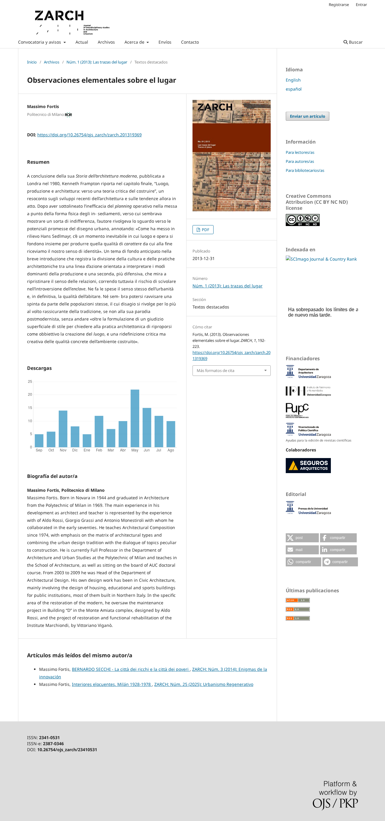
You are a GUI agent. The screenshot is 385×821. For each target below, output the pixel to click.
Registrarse (339, 4)
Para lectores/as (300, 152)
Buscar (355, 42)
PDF (205, 229)
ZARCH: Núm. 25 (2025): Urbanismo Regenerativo (203, 684)
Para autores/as (300, 161)
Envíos (165, 42)
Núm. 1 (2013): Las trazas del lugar (96, 62)
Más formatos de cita (215, 370)
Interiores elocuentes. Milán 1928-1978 (112, 684)
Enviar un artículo (307, 116)
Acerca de (135, 42)
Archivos (106, 42)
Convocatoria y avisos (40, 42)
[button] (302, 537)
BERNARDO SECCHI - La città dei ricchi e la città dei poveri (131, 669)
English (293, 80)
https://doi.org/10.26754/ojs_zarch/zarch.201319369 (89, 135)
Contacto (190, 42)
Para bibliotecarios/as (305, 170)
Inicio (32, 62)
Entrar (361, 4)
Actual (81, 42)
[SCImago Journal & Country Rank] (321, 259)
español (294, 89)
